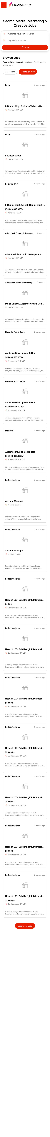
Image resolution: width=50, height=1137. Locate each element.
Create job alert (28, 72)
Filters (12, 72)
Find (27, 47)
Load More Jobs (25, 926)
